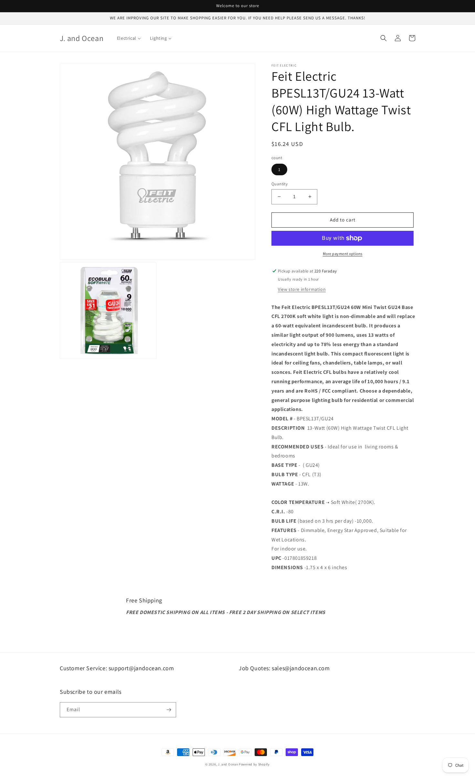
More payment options (343, 253)
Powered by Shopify (254, 764)
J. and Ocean (228, 764)
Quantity (279, 184)
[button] (383, 38)
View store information (302, 289)
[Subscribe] (169, 709)
